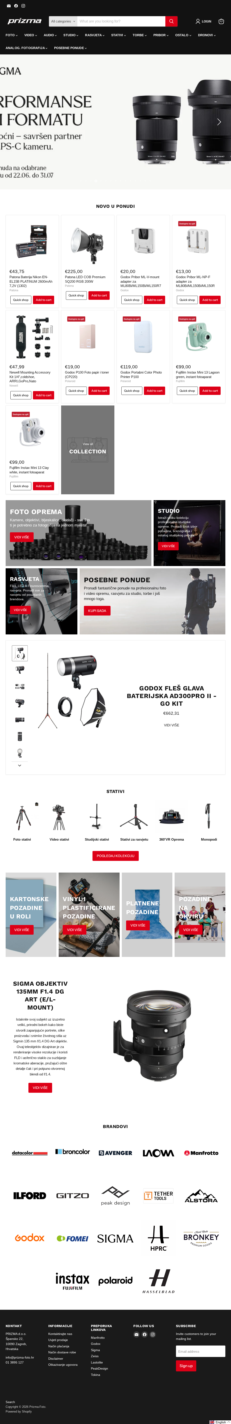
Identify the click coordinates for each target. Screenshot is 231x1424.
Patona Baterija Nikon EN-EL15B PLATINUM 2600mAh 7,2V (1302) (30, 281)
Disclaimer (55, 1358)
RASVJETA (93, 35)
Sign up (186, 1366)
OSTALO (182, 35)
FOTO (11, 35)
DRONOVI (206, 35)
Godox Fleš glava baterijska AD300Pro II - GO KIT (172, 695)
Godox (124, 290)
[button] (204, 21)
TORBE (139, 35)
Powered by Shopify (19, 1411)
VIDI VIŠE (171, 725)
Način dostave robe (62, 1352)
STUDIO (69, 35)
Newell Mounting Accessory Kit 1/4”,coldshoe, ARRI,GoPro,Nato (30, 376)
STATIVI (117, 35)
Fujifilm (180, 381)
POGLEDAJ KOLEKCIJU (115, 856)
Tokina (95, 1375)
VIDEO (29, 35)
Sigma (95, 1350)
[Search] (171, 21)
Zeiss (95, 1356)
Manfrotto (98, 1337)
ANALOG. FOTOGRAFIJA (26, 48)
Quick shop (20, 300)
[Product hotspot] (166, 1030)
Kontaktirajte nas (60, 1334)
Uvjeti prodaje (58, 1340)
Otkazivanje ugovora (63, 1364)
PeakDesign (99, 1368)
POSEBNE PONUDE (69, 48)
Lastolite (97, 1362)
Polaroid (70, 381)
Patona (13, 290)
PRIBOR (160, 35)
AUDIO (49, 35)
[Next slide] (20, 765)
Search (10, 1402)
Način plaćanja (58, 1346)
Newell (13, 385)
